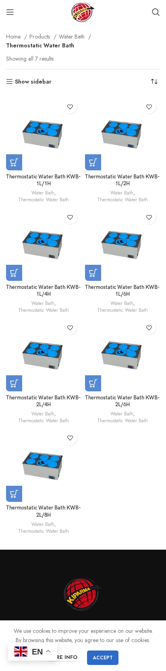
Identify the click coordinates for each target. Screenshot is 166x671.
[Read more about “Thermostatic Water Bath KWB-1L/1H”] (14, 162)
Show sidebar (33, 81)
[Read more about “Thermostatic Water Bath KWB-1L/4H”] (14, 273)
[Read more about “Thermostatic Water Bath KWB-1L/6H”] (93, 273)
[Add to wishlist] (70, 107)
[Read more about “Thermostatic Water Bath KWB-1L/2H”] (93, 162)
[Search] (156, 12)
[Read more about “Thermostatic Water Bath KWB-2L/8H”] (14, 494)
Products (40, 37)
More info (62, 657)
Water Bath (72, 37)
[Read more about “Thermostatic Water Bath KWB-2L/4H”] (14, 383)
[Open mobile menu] (10, 12)
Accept (103, 657)
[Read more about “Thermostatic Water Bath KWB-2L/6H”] (93, 383)
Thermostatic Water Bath (43, 199)
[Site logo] (82, 11)
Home (14, 37)
